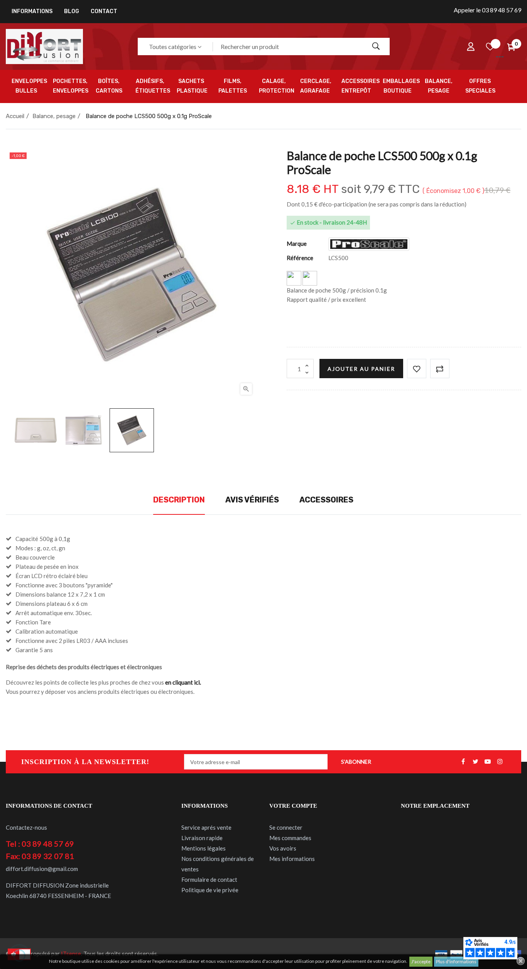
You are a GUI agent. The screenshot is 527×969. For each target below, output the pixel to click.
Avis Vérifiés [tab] (252, 499)
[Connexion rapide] (470, 46)
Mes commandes (290, 837)
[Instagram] (500, 762)
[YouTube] (487, 762)
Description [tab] (179, 499)
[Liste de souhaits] (490, 46)
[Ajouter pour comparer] (439, 368)
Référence (300, 257)
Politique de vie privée (209, 889)
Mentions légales (203, 848)
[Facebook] (463, 762)
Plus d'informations (456, 961)
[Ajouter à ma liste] (416, 368)
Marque (297, 243)
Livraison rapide (202, 837)
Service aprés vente (206, 827)
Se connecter (285, 827)
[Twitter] (475, 762)
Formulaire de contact (209, 879)
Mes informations (292, 858)
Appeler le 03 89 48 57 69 (487, 10)
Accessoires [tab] (326, 499)
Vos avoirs (282, 848)
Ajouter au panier (361, 368)
